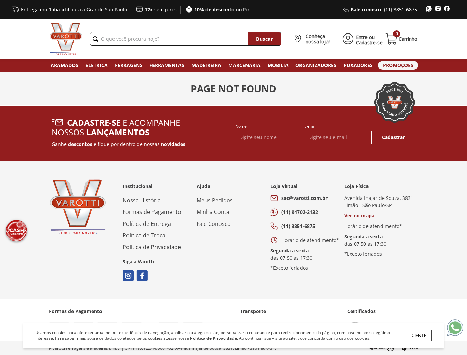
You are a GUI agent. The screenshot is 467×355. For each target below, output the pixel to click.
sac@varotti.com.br (304, 198)
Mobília (278, 65)
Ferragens (129, 65)
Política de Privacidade (213, 338)
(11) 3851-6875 (298, 226)
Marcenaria (244, 65)
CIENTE (419, 335)
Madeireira (206, 65)
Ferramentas (166, 65)
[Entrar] (361, 39)
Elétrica (96, 65)
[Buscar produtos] (264, 38)
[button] (313, 38)
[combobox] (185, 39)
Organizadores (315, 65)
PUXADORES (358, 65)
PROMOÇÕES (398, 65)
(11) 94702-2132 (299, 212)
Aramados (64, 65)
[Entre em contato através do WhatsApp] (455, 328)
